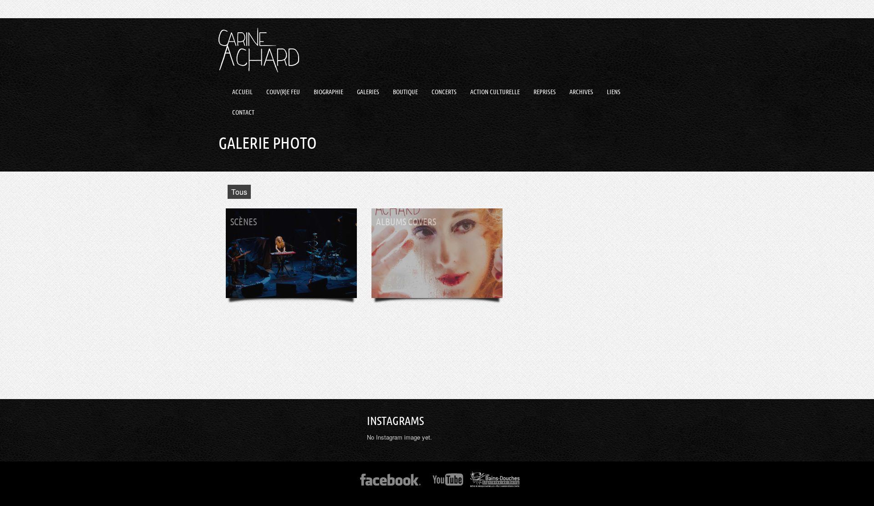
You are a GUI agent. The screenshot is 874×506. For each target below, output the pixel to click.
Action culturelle (495, 92)
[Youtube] (448, 483)
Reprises (545, 92)
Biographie (328, 92)
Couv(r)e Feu (283, 92)
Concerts (444, 92)
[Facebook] (390, 483)
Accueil (242, 92)
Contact (243, 112)
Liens (613, 92)
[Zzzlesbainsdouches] (495, 483)
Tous (239, 192)
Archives (581, 92)
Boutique (405, 92)
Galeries (368, 92)
